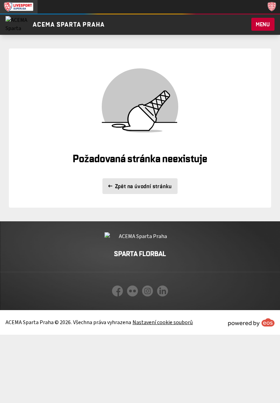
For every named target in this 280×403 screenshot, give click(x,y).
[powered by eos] (251, 322)
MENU (263, 24)
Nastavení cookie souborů (162, 322)
